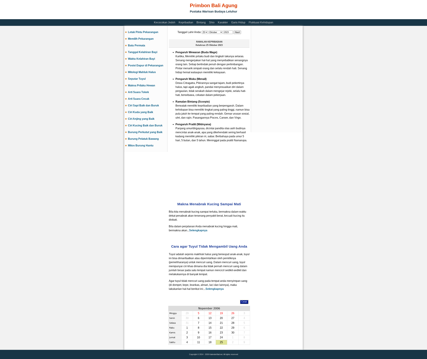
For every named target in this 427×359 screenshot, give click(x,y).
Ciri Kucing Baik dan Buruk (145, 125)
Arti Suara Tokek (138, 92)
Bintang (201, 22)
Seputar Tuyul (137, 78)
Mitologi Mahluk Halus (142, 72)
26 (232, 313)
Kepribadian (186, 22)
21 (221, 322)
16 (209, 332)
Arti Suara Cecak (138, 98)
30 (232, 332)
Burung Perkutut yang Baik (145, 132)
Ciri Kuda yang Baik (140, 112)
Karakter (223, 22)
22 (221, 327)
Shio (212, 22)
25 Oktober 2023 (214, 45)
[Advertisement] (185, 17)
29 (232, 327)
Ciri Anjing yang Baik (141, 118)
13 (209, 318)
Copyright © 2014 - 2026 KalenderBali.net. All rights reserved (213, 354)
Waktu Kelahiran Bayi (141, 58)
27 (232, 318)
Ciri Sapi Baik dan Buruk (143, 105)
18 (209, 342)
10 (198, 337)
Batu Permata (136, 45)
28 (232, 322)
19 (221, 313)
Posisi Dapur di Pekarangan (145, 65)
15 (209, 327)
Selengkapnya (198, 230)
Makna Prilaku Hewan (141, 85)
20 (221, 318)
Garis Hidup (238, 22)
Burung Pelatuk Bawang (143, 138)
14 (209, 322)
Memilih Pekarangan (141, 38)
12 (209, 313)
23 (221, 332)
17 (209, 337)
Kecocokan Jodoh (164, 22)
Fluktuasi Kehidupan (261, 22)
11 (198, 342)
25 (221, 342)
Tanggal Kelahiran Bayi (142, 52)
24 (221, 337)
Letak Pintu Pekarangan (143, 32)
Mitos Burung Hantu (140, 145)
